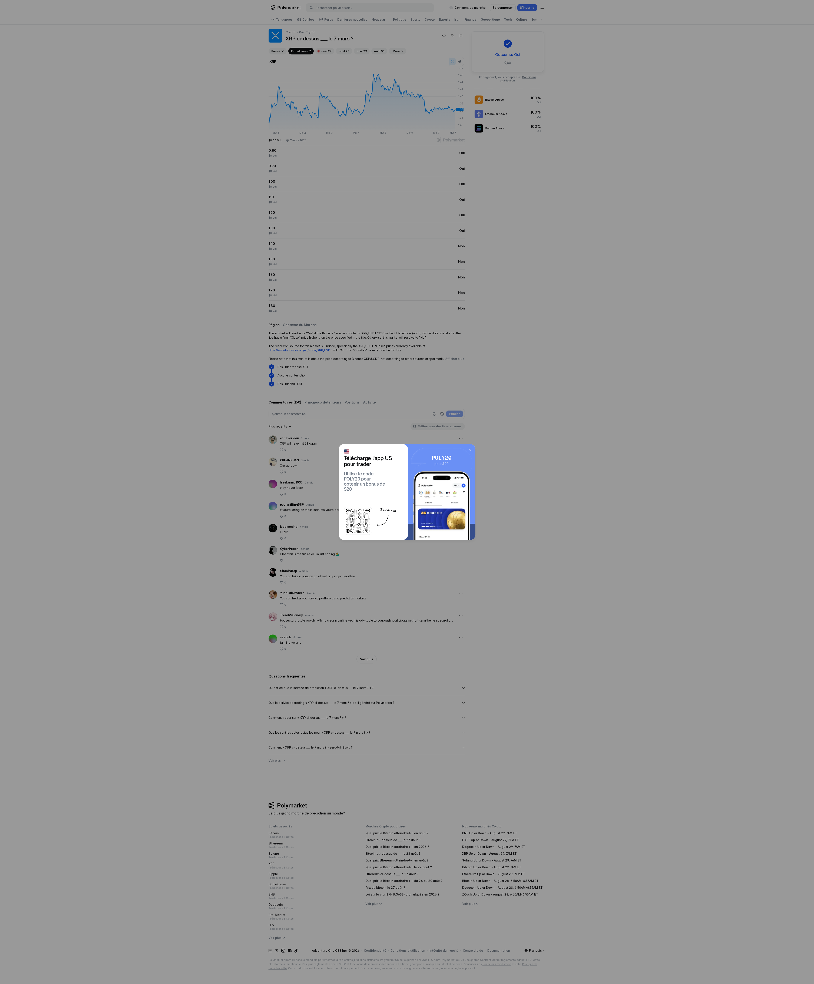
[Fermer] (470, 450)
